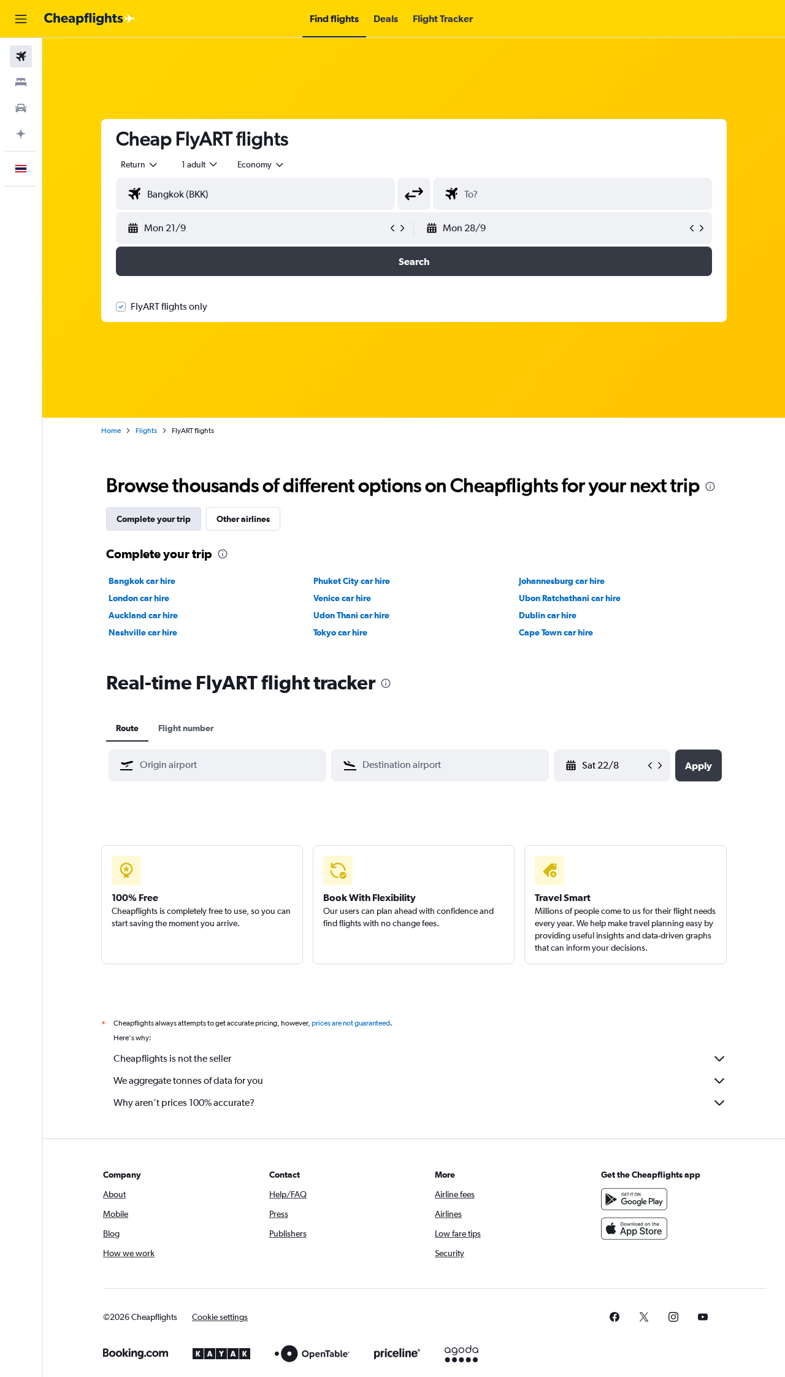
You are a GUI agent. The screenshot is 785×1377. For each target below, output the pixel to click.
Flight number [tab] (185, 728)
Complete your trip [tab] (154, 519)
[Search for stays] (21, 82)
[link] (614, 1316)
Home (111, 430)
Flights (146, 430)
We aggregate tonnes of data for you (188, 1080)
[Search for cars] (21, 108)
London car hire (139, 598)
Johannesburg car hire (562, 581)
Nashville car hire (143, 632)
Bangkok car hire (142, 581)
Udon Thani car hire (351, 615)
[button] (20, 19)
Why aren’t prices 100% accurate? (184, 1102)
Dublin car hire (547, 615)
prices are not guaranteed (351, 1023)
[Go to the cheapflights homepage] (89, 19)
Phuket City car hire (351, 581)
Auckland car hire (143, 615)
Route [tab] (127, 728)
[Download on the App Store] (634, 1229)
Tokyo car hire (340, 632)
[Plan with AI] (21, 133)
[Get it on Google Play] (634, 1199)
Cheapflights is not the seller (172, 1058)
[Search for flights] (21, 56)
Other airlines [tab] (243, 519)
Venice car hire (342, 598)
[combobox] (140, 164)
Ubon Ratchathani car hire (570, 598)
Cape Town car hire (556, 632)
